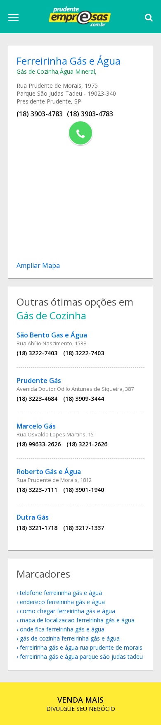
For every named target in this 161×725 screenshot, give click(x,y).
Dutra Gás (33, 517)
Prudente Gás (39, 380)
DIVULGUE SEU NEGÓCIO (80, 704)
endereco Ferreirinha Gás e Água (62, 602)
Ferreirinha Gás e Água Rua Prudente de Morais (81, 647)
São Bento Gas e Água (52, 335)
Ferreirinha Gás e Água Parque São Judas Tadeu (81, 656)
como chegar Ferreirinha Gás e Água (67, 611)
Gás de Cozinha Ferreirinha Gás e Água (70, 638)
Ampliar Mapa (38, 265)
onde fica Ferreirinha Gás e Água (62, 629)
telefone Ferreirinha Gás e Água (61, 593)
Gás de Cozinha (37, 71)
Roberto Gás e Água (49, 471)
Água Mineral (77, 71)
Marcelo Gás (36, 426)
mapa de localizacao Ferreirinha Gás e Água (77, 620)
